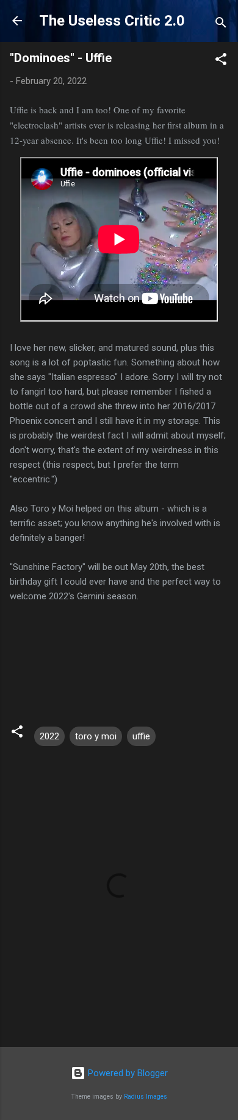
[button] (221, 61)
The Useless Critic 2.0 (112, 20)
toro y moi (96, 736)
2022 (49, 736)
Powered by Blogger (126, 1073)
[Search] (221, 24)
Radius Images (145, 1097)
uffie (141, 736)
